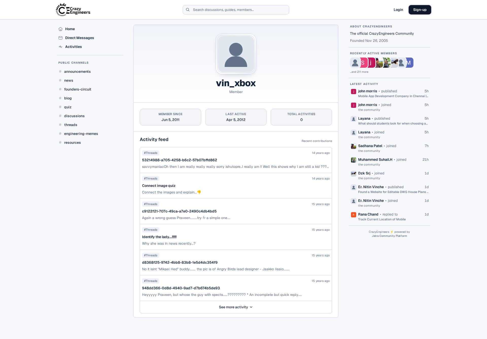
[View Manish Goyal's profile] (408, 63)
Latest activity (364, 84)
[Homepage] (73, 10)
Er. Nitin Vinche (371, 187)
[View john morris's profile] (370, 63)
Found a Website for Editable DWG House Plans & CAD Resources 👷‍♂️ (393, 192)
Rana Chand (368, 214)
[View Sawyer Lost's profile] (363, 63)
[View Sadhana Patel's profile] (378, 63)
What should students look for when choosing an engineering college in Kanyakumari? (393, 123)
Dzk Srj (364, 173)
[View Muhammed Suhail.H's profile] (385, 63)
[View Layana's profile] (355, 63)
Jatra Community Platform (389, 236)
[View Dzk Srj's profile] (393, 63)
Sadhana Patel (370, 146)
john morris (367, 91)
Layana (364, 118)
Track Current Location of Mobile (382, 219)
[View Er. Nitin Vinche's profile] (401, 63)
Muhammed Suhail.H (375, 159)
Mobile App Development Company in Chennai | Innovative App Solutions (393, 96)
